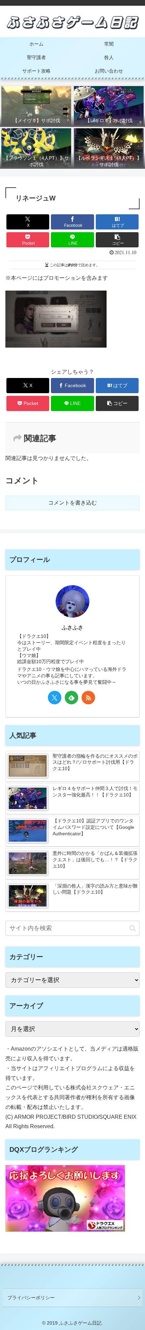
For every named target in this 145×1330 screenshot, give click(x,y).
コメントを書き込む (72, 503)
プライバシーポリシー (31, 1297)
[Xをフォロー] (54, 697)
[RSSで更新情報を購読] (88, 697)
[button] (117, 239)
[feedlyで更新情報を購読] (71, 697)
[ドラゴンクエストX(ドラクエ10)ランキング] (65, 1230)
